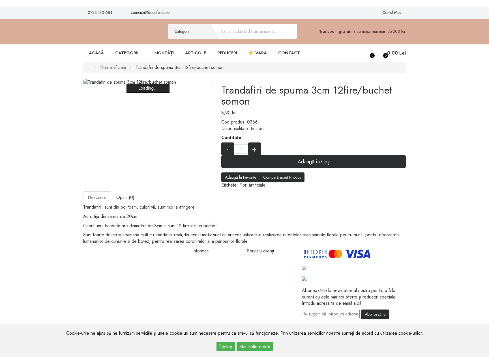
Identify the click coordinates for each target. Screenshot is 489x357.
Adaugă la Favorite (240, 177)
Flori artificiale (113, 67)
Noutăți (164, 53)
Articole (195, 53)
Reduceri (227, 53)
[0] (368, 53)
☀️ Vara (257, 53)
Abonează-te (375, 314)
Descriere (97, 197)
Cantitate (231, 138)
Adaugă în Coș (313, 161)
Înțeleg (225, 346)
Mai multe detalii (254, 346)
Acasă (96, 53)
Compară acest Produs (282, 177)
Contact (289, 53)
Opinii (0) (125, 197)
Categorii (127, 53)
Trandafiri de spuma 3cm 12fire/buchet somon (180, 67)
